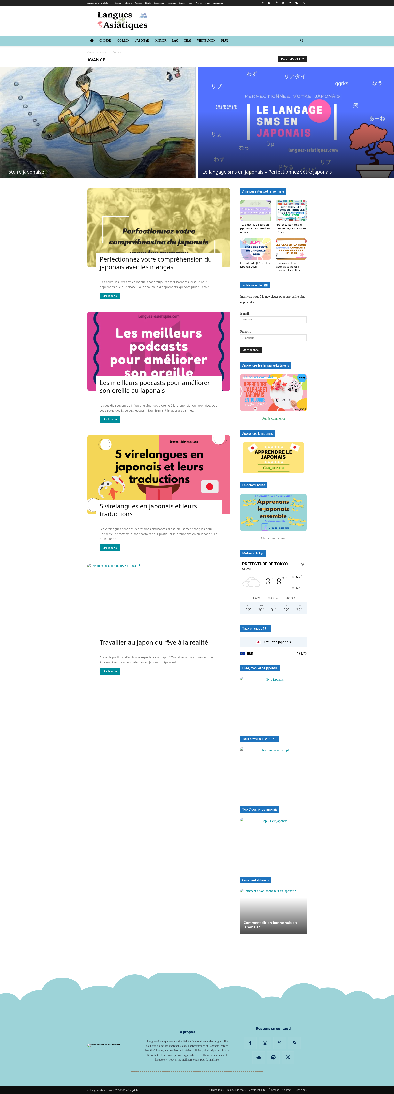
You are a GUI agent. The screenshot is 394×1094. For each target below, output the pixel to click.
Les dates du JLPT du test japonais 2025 (255, 265)
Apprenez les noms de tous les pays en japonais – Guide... (291, 228)
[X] (303, 3)
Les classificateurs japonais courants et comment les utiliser (288, 266)
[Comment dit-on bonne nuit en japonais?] (273, 909)
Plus (225, 40)
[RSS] (283, 3)
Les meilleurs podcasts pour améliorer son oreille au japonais (155, 386)
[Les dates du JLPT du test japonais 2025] (255, 249)
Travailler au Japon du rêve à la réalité (154, 642)
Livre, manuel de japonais (260, 668)
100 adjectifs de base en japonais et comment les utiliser (255, 228)
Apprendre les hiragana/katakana (265, 365)
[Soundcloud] (290, 3)
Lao (190, 3)
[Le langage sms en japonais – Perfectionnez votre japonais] (296, 122)
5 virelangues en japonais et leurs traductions (148, 510)
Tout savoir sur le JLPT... (259, 739)
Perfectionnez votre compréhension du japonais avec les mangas (156, 263)
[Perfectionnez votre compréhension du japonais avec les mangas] (158, 227)
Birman (118, 3)
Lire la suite (110, 295)
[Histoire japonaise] (98, 122)
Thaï (207, 3)
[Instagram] (270, 3)
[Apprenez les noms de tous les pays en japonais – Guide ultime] (291, 210)
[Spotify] (297, 3)
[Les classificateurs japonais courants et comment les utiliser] (291, 249)
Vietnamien (218, 3)
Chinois (128, 3)
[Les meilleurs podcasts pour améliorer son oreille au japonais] (158, 351)
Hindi (148, 3)
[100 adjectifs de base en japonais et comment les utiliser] (255, 210)
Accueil (91, 52)
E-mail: (245, 313)
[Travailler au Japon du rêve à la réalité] (158, 603)
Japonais (172, 3)
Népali (199, 3)
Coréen (138, 3)
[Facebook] (263, 3)
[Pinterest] (276, 3)
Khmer (182, 3)
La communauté (253, 485)
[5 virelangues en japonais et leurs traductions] (158, 474)
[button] (302, 41)
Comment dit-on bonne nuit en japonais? (270, 924)
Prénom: (245, 331)
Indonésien (159, 3)
